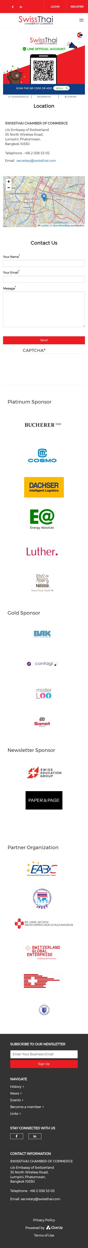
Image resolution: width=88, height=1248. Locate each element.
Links (14, 1114)
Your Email (10, 272)
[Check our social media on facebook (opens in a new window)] (13, 8)
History (15, 1087)
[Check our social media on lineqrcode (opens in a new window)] (31, 5)
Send (44, 340)
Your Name (11, 256)
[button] (44, 197)
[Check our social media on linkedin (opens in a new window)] (22, 8)
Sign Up (44, 1064)
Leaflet (44, 225)
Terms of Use (44, 1235)
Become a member (25, 1107)
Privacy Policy (44, 1220)
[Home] (36, 20)
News (14, 1093)
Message (9, 288)
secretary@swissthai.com (36, 161)
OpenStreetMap (61, 225)
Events (15, 1100)
